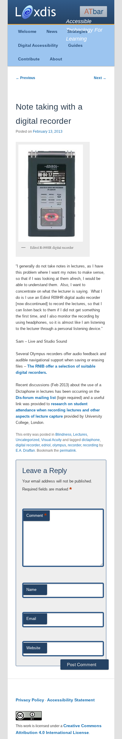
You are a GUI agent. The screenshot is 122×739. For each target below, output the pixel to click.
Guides (75, 45)
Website (33, 648)
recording (90, 445)
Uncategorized (27, 440)
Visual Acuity (51, 440)
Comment (36, 515)
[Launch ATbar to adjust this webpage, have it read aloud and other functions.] (93, 11)
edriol (46, 445)
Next (100, 78)
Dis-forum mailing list (36, 397)
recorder (74, 445)
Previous (25, 78)
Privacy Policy (30, 700)
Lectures (80, 434)
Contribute (29, 59)
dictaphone (91, 440)
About (56, 59)
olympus (59, 445)
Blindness (63, 434)
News (51, 31)
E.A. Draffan (25, 450)
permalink (68, 450)
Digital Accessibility (38, 45)
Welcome (27, 31)
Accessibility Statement (71, 700)
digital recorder (28, 445)
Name (31, 589)
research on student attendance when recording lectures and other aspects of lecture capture (58, 410)
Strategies (77, 31)
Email (31, 618)
